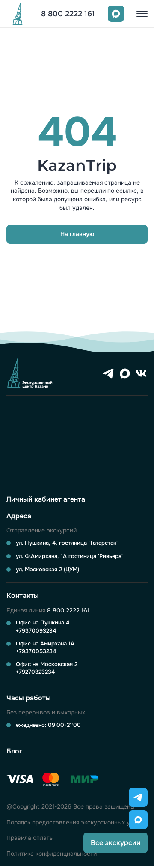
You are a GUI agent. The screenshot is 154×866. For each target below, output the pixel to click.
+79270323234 (35, 671)
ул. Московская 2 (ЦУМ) (47, 569)
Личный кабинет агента (45, 499)
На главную (77, 234)
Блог (14, 751)
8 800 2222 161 (68, 13)
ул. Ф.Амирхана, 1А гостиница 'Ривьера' (69, 556)
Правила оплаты (30, 838)
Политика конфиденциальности (51, 853)
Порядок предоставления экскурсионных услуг (74, 822)
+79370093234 (36, 630)
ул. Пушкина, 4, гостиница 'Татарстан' (67, 542)
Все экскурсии (116, 842)
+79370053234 (36, 651)
